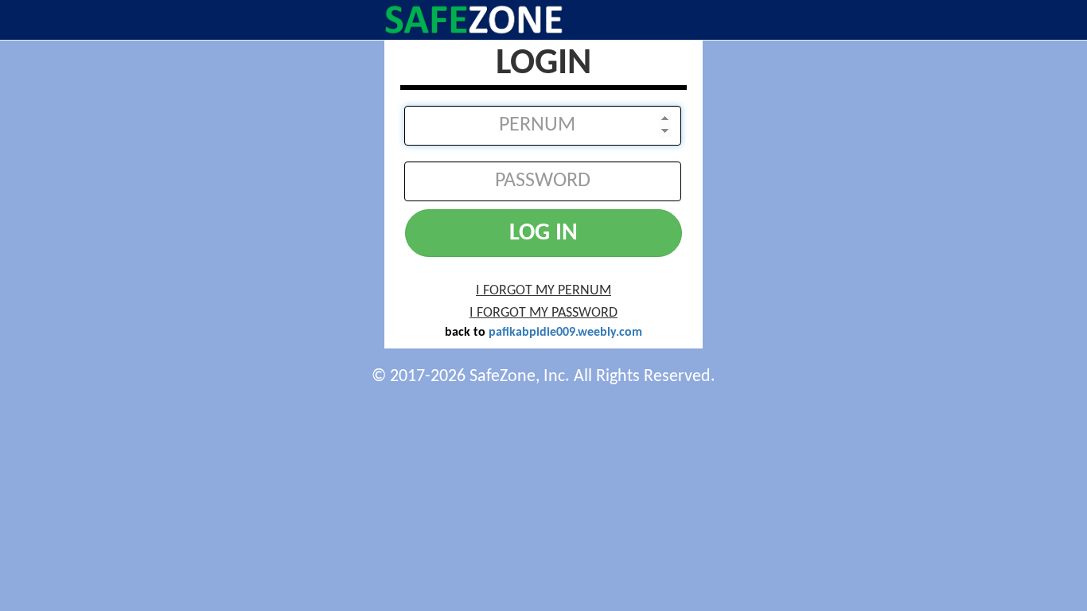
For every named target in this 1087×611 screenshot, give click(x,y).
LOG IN (543, 233)
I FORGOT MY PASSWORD (543, 313)
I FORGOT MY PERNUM (543, 290)
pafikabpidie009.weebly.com (565, 332)
